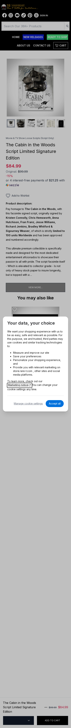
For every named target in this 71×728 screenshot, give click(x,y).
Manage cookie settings (28, 403)
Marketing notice (18, 384)
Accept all (55, 403)
